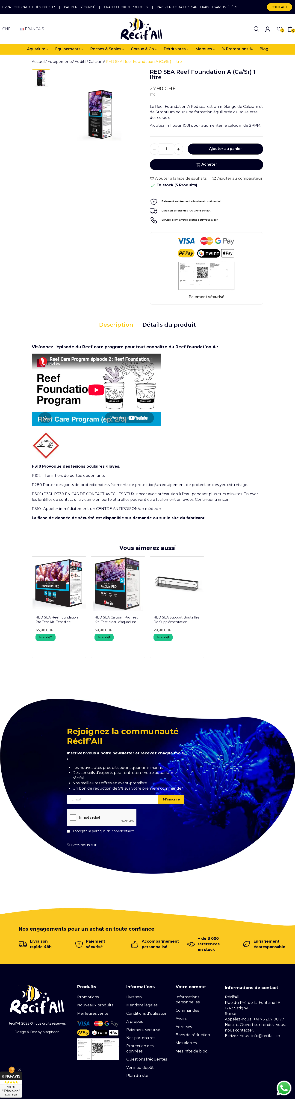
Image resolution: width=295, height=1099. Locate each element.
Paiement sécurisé (79, 7)
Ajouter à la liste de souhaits (180, 178)
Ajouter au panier (225, 149)
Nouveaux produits (95, 1005)
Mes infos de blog (192, 1051)
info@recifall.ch (265, 1036)
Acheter (209, 164)
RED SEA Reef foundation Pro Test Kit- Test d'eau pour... (56, 619)
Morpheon (51, 1032)
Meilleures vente (92, 1013)
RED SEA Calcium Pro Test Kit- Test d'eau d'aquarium (116, 619)
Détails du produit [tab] (169, 324)
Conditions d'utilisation (147, 1013)
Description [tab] (116, 324)
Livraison (134, 997)
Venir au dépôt (140, 1067)
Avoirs (181, 1018)
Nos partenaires (140, 1038)
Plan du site (137, 1075)
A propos (134, 1021)
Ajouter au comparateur (240, 178)
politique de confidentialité (113, 831)
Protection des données (139, 1048)
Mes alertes (186, 1043)
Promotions (88, 997)
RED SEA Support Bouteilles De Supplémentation (176, 619)
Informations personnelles (188, 999)
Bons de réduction (193, 1035)
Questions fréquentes (146, 1059)
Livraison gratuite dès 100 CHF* (28, 7)
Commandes (187, 1010)
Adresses (184, 1027)
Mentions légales (141, 1005)
